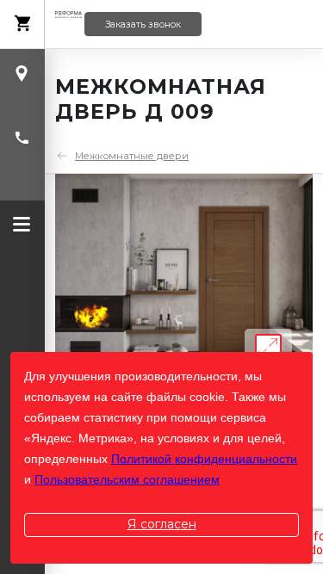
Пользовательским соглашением (127, 479)
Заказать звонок (143, 24)
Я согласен (161, 524)
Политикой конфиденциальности (204, 459)
